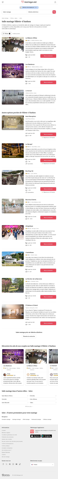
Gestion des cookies (7, 439)
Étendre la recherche (29, 336)
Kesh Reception (31, 116)
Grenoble (4, 399)
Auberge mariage (16, 419)
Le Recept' (29, 144)
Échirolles (32, 396)
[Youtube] (16, 464)
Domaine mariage (6, 419)
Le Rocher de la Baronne (34, 279)
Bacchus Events (31, 200)
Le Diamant (29, 91)
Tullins (31, 402)
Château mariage (47, 419)
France (35, 464)
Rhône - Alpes (14, 18)
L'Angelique (29, 226)
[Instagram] (13, 464)
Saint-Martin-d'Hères (7, 396)
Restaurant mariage (36, 419)
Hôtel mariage (26, 419)
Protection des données (8, 437)
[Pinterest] (9, 464)
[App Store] (35, 437)
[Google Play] (46, 437)
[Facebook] (3, 464)
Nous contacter (48, 56)
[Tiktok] (19, 464)
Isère (20, 18)
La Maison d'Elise (31, 38)
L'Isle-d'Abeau (33, 399)
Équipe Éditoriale (6, 452)
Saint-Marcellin (5, 402)
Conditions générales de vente (9, 434)
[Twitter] (6, 464)
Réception (4, 417)
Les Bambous (30, 64)
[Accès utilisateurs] (55, 2)
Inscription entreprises (7, 448)
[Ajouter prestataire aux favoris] (21, 39)
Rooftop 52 (29, 171)
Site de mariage (5, 456)
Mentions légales (6, 432)
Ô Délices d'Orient (32, 305)
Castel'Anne (30, 252)
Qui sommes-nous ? (6, 450)
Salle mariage (5, 18)
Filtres (7, 33)
